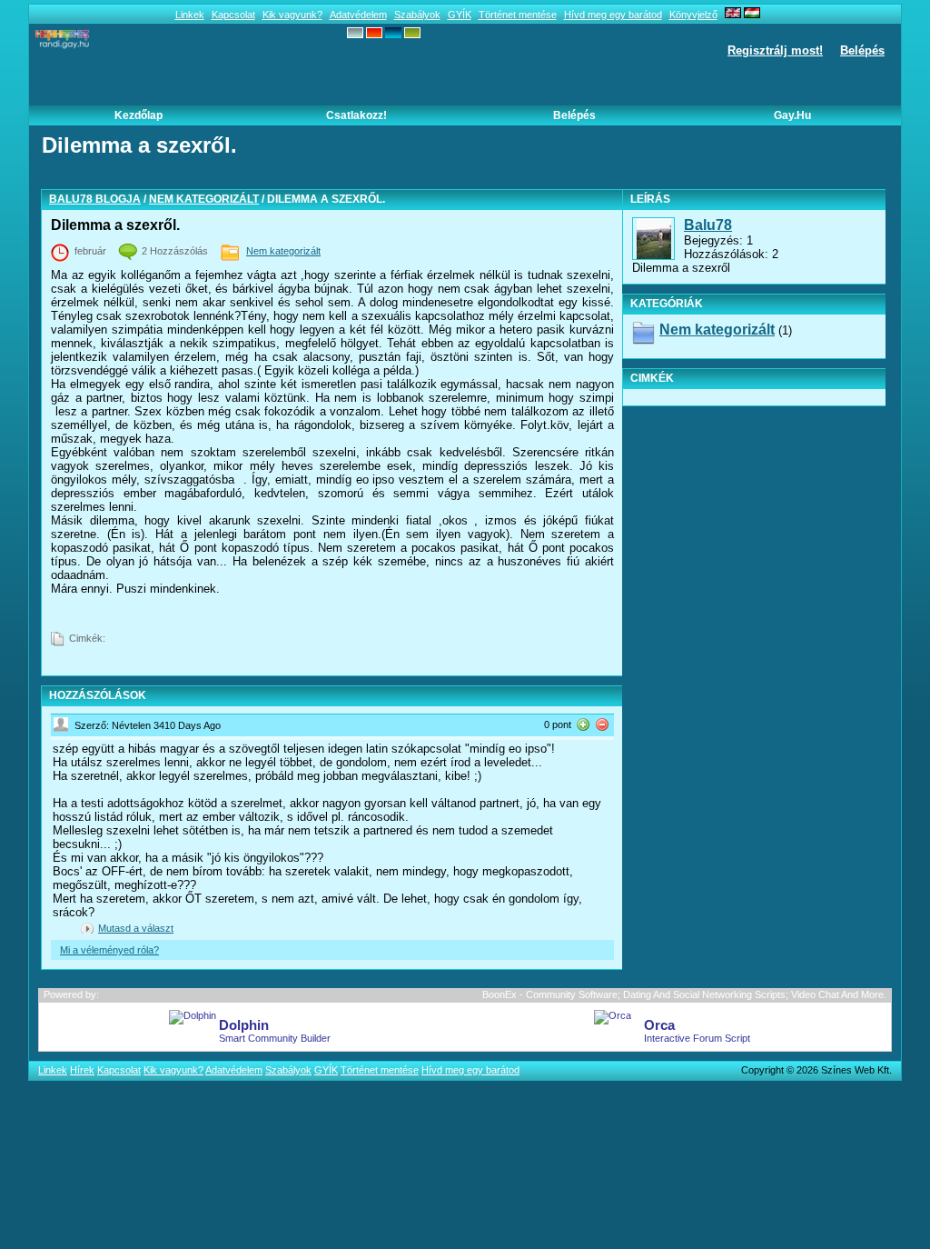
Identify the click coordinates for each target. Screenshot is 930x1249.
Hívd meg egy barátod (613, 14)
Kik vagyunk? (292, 14)
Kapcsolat (233, 14)
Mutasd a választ (135, 928)
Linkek (189, 14)
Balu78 (708, 225)
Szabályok (417, 14)
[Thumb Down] (602, 724)
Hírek (82, 1069)
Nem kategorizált (204, 199)
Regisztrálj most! (775, 50)
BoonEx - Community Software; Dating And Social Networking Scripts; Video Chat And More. (684, 994)
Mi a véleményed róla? (109, 949)
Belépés (862, 50)
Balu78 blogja (95, 199)
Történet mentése (518, 14)
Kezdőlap (138, 115)
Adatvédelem (358, 14)
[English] (733, 14)
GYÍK (459, 14)
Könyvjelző (693, 14)
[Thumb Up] (583, 724)
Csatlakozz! (356, 115)
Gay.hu (792, 115)
